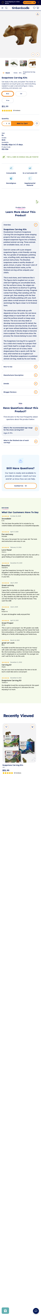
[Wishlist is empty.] (34, 8)
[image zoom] (20, 34)
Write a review (20, 561)
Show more (20, 718)
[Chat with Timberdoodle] (36, 1311)
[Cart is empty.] (38, 8)
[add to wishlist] (36, 123)
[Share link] (37, 14)
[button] (4, 123)
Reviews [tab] (9, 570)
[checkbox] (8, 586)
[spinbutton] (6, 123)
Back (8, 73)
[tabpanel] (20, 648)
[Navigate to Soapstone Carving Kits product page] (19, 772)
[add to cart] (32, 755)
